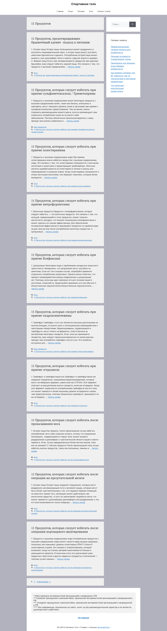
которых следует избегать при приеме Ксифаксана (66, 297)
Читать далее (74, 67)
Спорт (70, 11)
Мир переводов (40, 127)
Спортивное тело (83, 4)
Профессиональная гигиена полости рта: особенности (121, 50)
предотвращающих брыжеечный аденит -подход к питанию (70, 75)
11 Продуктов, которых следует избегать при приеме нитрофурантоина (63, 202)
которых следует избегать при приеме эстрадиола (66, 406)
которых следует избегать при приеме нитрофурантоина (69, 240)
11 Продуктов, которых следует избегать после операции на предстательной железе (64, 476)
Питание (81, 11)
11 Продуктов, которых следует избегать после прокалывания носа (64, 422)
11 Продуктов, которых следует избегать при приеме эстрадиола (63, 368)
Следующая (44, 582)
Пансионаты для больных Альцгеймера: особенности (123, 66)
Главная (60, 11)
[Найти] (132, 24)
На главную (83, 618)
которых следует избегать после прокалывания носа (67, 460)
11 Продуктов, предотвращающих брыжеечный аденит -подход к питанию (60, 40)
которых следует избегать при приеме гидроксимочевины (69, 351)
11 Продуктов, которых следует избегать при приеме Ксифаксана (63, 256)
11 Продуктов (39, 75)
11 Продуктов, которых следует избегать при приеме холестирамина (63, 148)
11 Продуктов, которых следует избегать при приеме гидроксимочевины (63, 313)
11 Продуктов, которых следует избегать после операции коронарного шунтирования (64, 530)
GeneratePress (104, 627)
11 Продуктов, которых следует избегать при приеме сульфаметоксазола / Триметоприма (63, 92)
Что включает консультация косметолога (117, 88)
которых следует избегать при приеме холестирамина (68, 186)
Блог (91, 11)
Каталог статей (104, 11)
